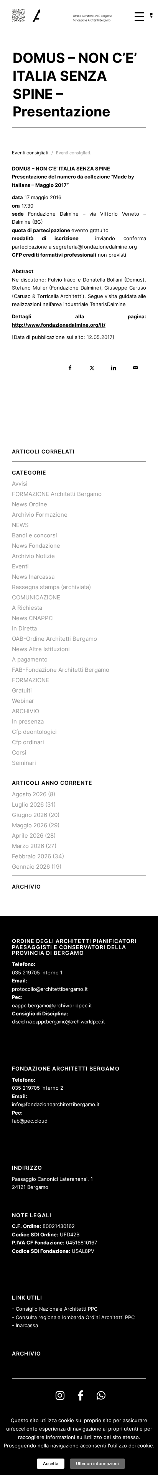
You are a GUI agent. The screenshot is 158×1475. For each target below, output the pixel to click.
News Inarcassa (33, 576)
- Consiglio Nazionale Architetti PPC (54, 1309)
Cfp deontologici (34, 731)
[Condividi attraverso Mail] (135, 367)
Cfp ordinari (28, 742)
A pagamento (30, 659)
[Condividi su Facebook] (70, 367)
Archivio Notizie (33, 556)
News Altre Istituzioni (41, 649)
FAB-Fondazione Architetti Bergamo (60, 669)
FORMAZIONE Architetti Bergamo (57, 494)
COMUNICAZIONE (36, 597)
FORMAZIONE (30, 680)
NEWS (20, 525)
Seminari (24, 762)
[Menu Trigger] (139, 16)
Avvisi (20, 483)
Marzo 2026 (28, 846)
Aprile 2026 (27, 835)
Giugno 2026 (29, 815)
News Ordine (29, 504)
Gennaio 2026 (31, 866)
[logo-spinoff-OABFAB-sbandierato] (65, 15)
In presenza (28, 721)
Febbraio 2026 (31, 856)
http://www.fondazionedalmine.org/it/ (58, 325)
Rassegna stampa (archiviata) (51, 587)
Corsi (19, 752)
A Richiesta (27, 607)
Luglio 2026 (28, 804)
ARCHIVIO (25, 711)
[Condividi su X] (91, 367)
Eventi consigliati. (73, 153)
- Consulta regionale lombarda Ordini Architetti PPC (73, 1317)
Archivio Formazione (39, 514)
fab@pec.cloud (30, 1121)
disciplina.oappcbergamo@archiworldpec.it (58, 1021)
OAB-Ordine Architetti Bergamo (54, 638)
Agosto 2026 (29, 794)
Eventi (20, 566)
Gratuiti (22, 690)
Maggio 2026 (29, 825)
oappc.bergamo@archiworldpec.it (52, 1005)
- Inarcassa (25, 1325)
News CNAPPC (32, 618)
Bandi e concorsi (34, 535)
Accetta (50, 1463)
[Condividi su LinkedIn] (113, 367)
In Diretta (24, 628)
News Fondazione (36, 545)
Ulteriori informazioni (97, 1463)
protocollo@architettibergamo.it (50, 989)
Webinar (23, 700)
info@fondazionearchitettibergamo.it (56, 1104)
